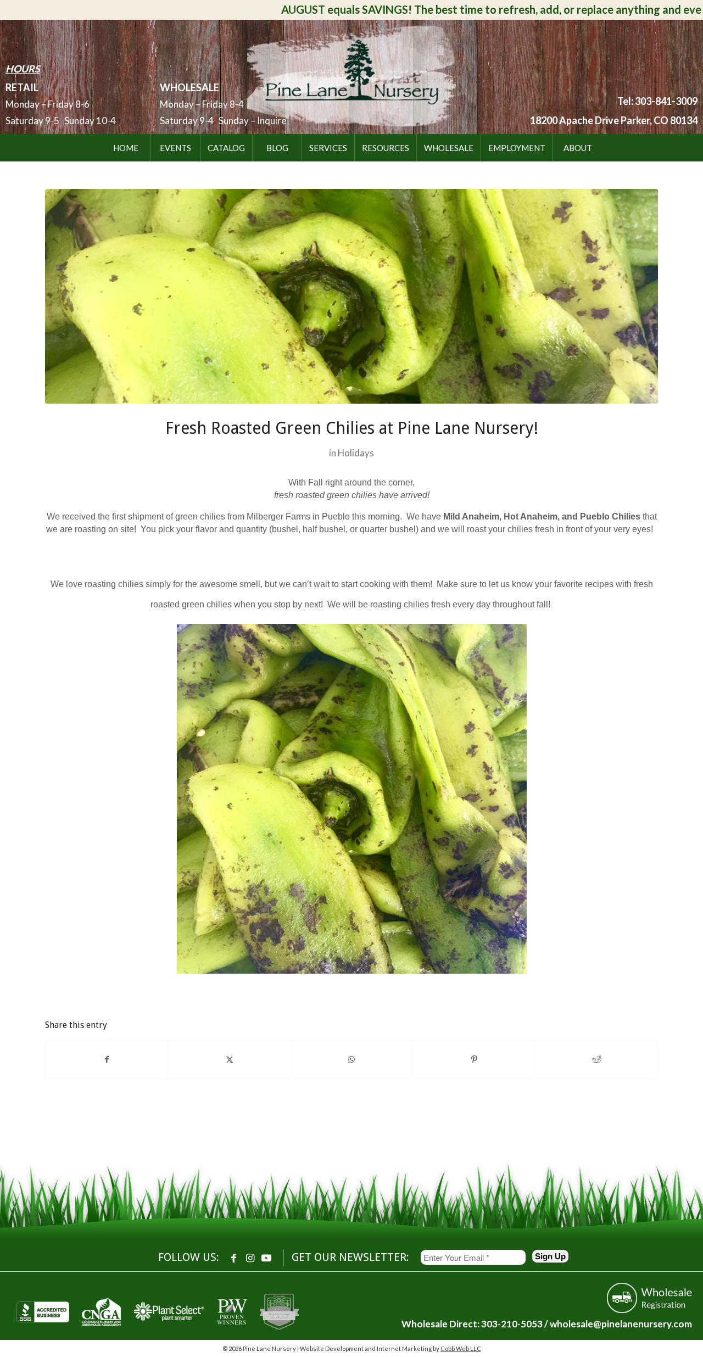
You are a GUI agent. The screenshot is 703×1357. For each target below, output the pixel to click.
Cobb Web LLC (460, 1348)
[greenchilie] (351, 296)
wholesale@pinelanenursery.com (621, 1324)
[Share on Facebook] (107, 1059)
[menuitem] (125, 147)
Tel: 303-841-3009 (657, 101)
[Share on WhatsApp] (352, 1059)
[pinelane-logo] (351, 75)
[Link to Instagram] (250, 1257)
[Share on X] (230, 1059)
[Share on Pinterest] (474, 1059)
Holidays (356, 453)
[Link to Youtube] (266, 1257)
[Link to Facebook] (233, 1257)
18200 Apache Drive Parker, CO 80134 (614, 120)
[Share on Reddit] (596, 1059)
